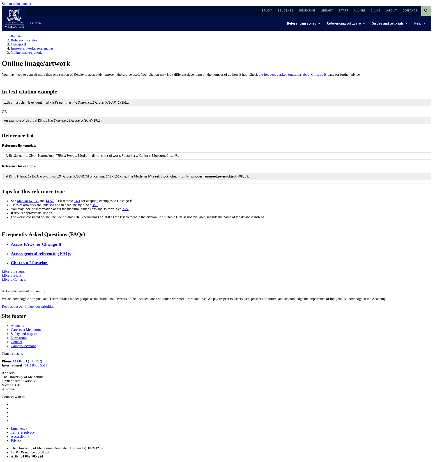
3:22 (95, 205)
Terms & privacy (23, 432)
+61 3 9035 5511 (35, 365)
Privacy (16, 440)
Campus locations (23, 346)
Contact (16, 342)
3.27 (125, 209)
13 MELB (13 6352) (27, 361)
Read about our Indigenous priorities (28, 306)
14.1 (77, 201)
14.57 (50, 201)
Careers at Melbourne (26, 330)
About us (17, 326)
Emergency (19, 428)
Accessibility (20, 436)
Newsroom (19, 338)
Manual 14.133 (28, 201)
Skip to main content (16, 4)
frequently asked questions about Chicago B (295, 74)
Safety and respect (24, 334)
